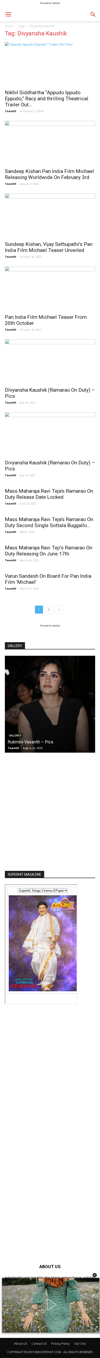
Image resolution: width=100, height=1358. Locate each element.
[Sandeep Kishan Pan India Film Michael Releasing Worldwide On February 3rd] (50, 143)
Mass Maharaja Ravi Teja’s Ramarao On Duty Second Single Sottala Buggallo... (49, 522)
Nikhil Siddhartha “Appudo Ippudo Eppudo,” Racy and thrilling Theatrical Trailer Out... (46, 99)
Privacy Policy (60, 1344)
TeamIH (10, 111)
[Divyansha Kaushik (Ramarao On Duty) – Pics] (50, 434)
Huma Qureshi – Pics (28, 741)
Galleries (15, 735)
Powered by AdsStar (50, 3)
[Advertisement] (50, 810)
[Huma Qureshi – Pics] (50, 704)
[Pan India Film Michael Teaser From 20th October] (50, 288)
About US (20, 1344)
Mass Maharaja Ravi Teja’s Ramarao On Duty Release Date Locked (49, 494)
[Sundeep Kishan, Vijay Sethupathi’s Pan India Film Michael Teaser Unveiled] (50, 216)
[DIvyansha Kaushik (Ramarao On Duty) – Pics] (50, 361)
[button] (94, 1275)
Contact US (39, 1344)
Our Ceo (80, 1344)
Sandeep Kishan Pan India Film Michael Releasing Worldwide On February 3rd (49, 174)
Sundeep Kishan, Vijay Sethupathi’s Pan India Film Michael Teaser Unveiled (48, 247)
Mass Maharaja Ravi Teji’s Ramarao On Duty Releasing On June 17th (48, 551)
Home (9, 26)
